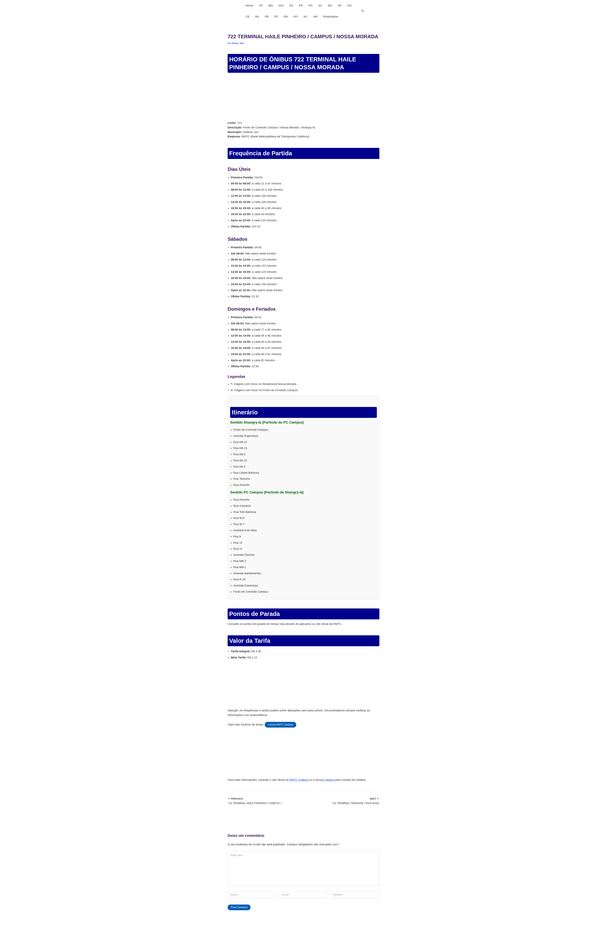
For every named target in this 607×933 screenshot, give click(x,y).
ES (291, 5)
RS (311, 5)
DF (340, 5)
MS (330, 5)
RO (296, 16)
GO (349, 5)
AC (305, 16)
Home (249, 5)
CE (248, 16)
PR (301, 5)
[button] (362, 11)
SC (320, 5)
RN (286, 16)
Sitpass (329, 779)
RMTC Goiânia (298, 779)
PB (267, 16)
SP (261, 5)
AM (315, 16)
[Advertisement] (303, 97)
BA (257, 16)
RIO (281, 5)
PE (276, 16)
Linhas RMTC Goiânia (280, 724)
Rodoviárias (330, 16)
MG (270, 5)
